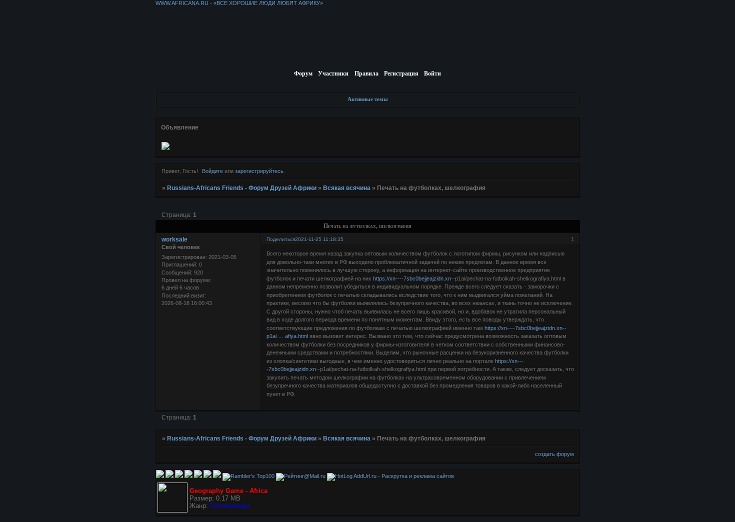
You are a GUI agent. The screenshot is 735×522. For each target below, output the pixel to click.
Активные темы (368, 99)
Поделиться (280, 239)
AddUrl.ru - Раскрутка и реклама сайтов (404, 476)
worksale (175, 239)
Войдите (212, 171)
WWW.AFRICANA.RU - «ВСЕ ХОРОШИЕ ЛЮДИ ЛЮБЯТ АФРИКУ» (239, 3)
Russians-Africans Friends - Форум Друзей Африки (241, 188)
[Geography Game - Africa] (173, 511)
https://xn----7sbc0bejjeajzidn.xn (412, 279)
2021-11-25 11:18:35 (319, 239)
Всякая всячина (346, 188)
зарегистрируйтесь (259, 171)
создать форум (554, 454)
